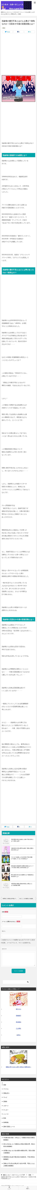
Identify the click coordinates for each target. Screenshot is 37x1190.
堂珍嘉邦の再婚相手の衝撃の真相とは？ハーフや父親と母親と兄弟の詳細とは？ (22, 866)
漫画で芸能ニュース (9, 1126)
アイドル (5, 1089)
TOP (14, 1175)
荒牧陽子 (18, 1015)
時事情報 (5, 1122)
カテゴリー (5, 1079)
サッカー (5, 1110)
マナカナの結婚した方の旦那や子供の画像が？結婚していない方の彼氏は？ (21, 857)
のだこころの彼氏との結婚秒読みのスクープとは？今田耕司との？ (27, 898)
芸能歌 (5, 1101)
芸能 (4, 28)
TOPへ (27, 1188)
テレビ (5, 1097)
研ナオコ (18, 1009)
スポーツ (5, 1105)
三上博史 (18, 1028)
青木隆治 (18, 1022)
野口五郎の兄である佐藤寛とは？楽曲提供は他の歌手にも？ (22, 875)
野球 (4, 1118)
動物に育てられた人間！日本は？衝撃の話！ (18, 1067)
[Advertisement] (18, 53)
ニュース (5, 1114)
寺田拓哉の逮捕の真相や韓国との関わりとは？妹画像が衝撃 (21, 884)
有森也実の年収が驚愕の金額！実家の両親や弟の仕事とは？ (22, 849)
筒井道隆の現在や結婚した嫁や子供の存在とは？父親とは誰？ (22, 840)
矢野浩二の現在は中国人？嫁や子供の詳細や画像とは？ (10, 898)
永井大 (18, 1035)
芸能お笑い (6, 1093)
